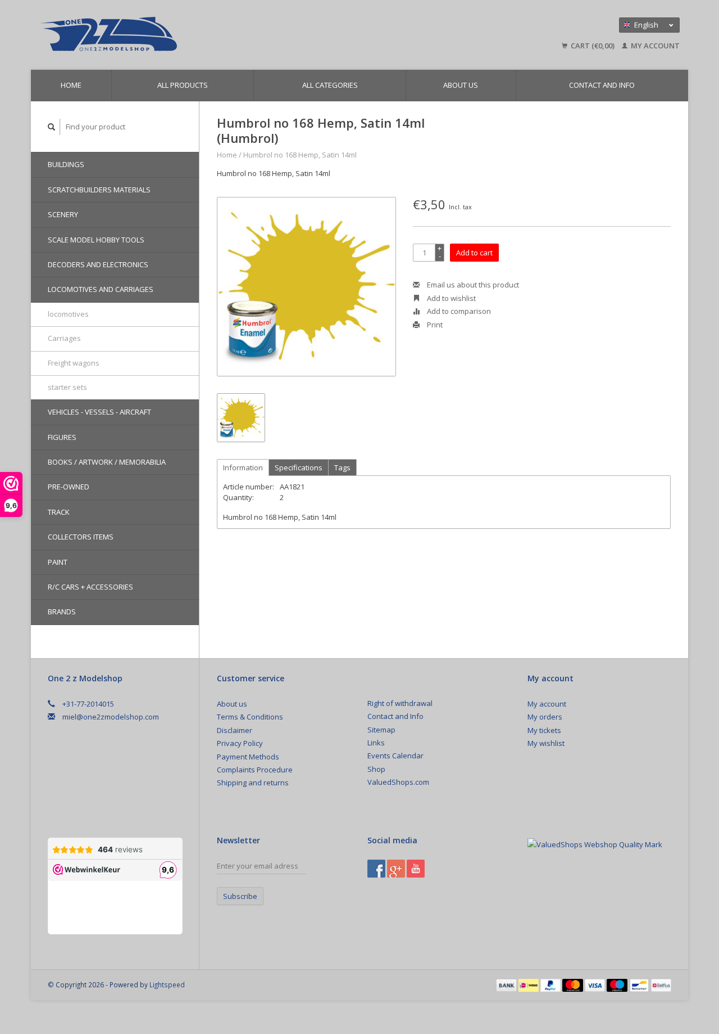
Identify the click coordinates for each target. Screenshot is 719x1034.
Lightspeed (167, 984)
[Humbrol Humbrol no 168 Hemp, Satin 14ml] (306, 286)
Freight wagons (73, 363)
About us (460, 85)
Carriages (64, 338)
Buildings (66, 164)
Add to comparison (458, 311)
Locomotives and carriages (100, 289)
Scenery (63, 214)
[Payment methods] (507, 984)
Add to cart (474, 253)
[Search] (51, 127)
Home (71, 85)
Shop (376, 769)
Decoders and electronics (98, 264)
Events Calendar (395, 755)
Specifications (298, 467)
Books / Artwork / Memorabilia (107, 462)
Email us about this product (472, 285)
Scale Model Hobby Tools (96, 240)
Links (376, 743)
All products (182, 85)
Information (243, 467)
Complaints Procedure (255, 770)
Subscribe (240, 896)
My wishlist (546, 743)
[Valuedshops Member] (594, 844)
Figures (62, 437)
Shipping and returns (253, 782)
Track (59, 512)
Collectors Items (80, 537)
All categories (330, 85)
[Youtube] (416, 869)
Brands (62, 611)
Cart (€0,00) (592, 46)
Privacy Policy (240, 743)
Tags (342, 467)
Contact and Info (602, 85)
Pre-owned (68, 487)
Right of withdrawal (400, 703)
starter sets (67, 387)
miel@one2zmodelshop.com (110, 717)
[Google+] (396, 869)
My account (654, 46)
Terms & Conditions (250, 717)
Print (434, 325)
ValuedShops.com (398, 782)
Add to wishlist (450, 298)
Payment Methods (248, 757)
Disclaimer (234, 730)
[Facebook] (376, 869)
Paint (57, 562)
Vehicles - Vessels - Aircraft (99, 412)
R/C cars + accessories (90, 587)
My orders (544, 717)
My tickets (544, 730)
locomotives (68, 314)
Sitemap (381, 730)
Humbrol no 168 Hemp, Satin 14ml (300, 155)
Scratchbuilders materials (99, 190)
